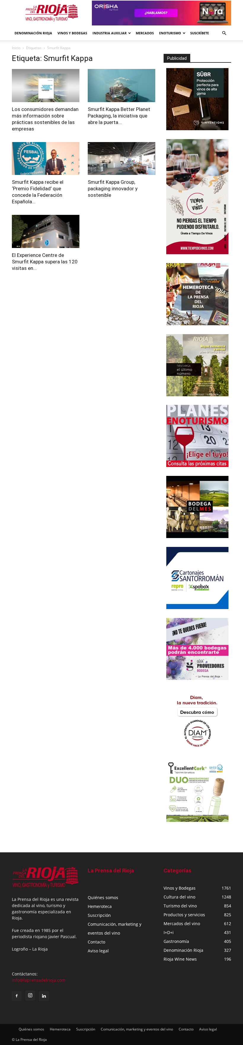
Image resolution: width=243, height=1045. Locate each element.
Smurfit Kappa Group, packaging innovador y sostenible (113, 188)
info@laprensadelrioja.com (38, 980)
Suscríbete (199, 33)
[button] (224, 33)
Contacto (96, 942)
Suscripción (99, 915)
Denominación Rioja (33, 33)
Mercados (145, 33)
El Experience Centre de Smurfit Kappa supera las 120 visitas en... (45, 261)
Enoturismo (170, 33)
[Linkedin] (44, 996)
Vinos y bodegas (72, 33)
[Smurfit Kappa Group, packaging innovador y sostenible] (121, 158)
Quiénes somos (103, 897)
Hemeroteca (100, 906)
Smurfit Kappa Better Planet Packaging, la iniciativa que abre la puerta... (119, 115)
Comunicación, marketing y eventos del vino (137, 1029)
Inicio (16, 47)
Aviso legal (98, 951)
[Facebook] (16, 996)
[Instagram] (30, 995)
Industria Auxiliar (109, 33)
